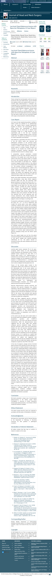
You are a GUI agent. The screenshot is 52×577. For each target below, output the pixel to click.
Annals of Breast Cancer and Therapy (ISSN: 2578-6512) (39, 570)
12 (17, 380)
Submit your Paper (27, 4)
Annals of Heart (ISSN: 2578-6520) (38, 561)
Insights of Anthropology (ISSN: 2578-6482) (39, 556)
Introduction (6, 44)
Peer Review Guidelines (19, 547)
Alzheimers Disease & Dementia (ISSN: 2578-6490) (39, 544)
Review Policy (17, 549)
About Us (4, 543)
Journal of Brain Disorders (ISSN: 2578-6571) (39, 564)
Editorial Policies (7, 10)
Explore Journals (5, 545)
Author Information (35, 7)
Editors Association (34, 0)
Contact (16, 560)
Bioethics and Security (19, 556)
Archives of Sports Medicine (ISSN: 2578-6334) (40, 550)
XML (49, 41)
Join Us (49, 0)
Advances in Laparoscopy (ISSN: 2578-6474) (39, 553)
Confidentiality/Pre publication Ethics (21, 554)
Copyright (5, 35)
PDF (41, 41)
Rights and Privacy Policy (20, 551)
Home (6, 4)
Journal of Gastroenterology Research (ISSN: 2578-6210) (39, 547)
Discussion (6, 49)
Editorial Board (38, 4)
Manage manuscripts (6, 549)
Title (4, 27)
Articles (24, 7)
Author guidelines (18, 543)
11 (12, 368)
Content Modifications (19, 558)
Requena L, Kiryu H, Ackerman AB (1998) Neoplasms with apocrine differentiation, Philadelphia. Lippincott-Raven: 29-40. (24, 476)
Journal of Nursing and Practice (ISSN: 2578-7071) (39, 567)
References (6, 56)
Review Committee (43, 0)
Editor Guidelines (18, 545)
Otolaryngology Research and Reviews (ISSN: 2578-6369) (39, 559)
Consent (5, 51)
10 (15, 362)
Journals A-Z (15, 4)
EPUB (45, 41)
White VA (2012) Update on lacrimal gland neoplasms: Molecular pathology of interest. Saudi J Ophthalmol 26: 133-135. (25, 514)
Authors (5, 29)
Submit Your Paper (6, 547)
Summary (5, 42)
